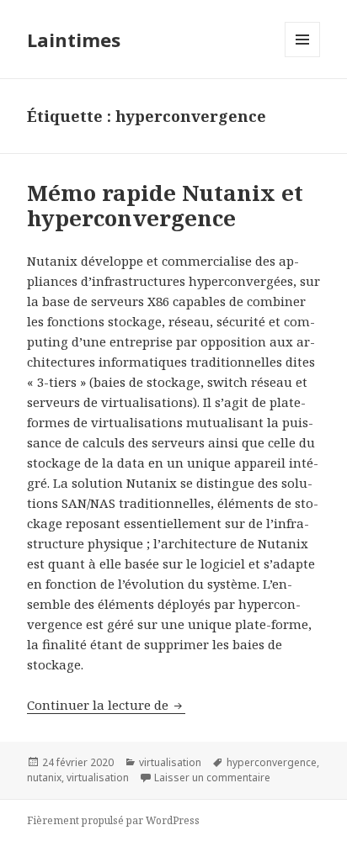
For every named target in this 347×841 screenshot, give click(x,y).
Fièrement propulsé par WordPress (113, 820)
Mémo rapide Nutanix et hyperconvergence (165, 205)
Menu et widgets (303, 56)
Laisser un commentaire (212, 777)
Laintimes (73, 39)
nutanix (44, 777)
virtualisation (170, 762)
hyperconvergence (272, 762)
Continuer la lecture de (106, 704)
